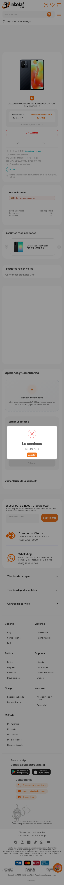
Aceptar (32, 455)
